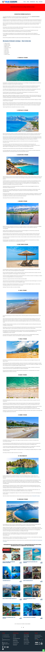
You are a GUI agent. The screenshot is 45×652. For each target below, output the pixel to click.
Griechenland (32, 1)
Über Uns (14, 636)
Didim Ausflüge (26, 643)
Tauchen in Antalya (6, 580)
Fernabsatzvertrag (16, 642)
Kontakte (40, 1)
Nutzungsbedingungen (16, 638)
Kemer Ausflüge (26, 640)
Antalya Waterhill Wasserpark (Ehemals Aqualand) (9, 562)
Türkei (28, 1)
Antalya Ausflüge (26, 636)
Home (24, 1)
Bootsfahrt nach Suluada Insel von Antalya (30, 562)
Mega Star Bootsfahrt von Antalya (10, 598)
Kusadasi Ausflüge (26, 642)
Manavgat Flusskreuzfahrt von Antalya (9, 618)
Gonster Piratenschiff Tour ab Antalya (29, 599)
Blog (37, 1)
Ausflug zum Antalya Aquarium (29, 617)
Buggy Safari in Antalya (28, 580)
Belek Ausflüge (26, 639)
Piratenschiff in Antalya (36, 495)
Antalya (4, 19)
